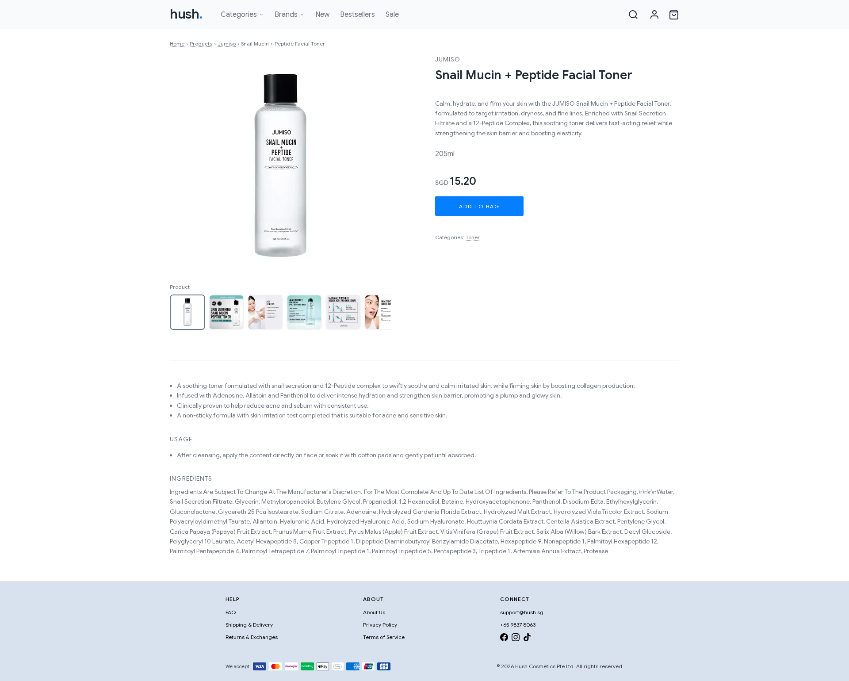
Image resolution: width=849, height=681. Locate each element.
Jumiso (227, 43)
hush (186, 14)
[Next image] (375, 165)
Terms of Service (384, 637)
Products (201, 43)
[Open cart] (674, 14)
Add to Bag (479, 206)
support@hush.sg (521, 612)
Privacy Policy (380, 624)
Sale (392, 14)
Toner (473, 237)
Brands (286, 14)
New (322, 14)
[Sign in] (654, 15)
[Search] (633, 15)
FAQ (231, 612)
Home (177, 43)
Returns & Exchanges (252, 637)
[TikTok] (527, 638)
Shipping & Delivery (249, 624)
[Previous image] (186, 165)
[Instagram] (516, 638)
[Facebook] (504, 638)
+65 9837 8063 (517, 624)
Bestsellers (357, 14)
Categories (239, 14)
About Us (374, 612)
